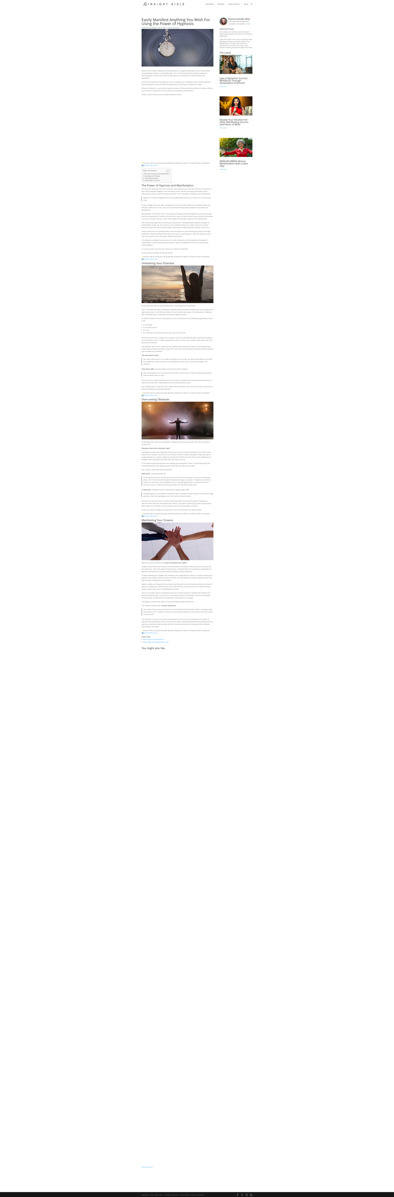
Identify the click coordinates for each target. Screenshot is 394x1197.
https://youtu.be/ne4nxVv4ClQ (153, 639)
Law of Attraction (173, 28)
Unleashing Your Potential (152, 176)
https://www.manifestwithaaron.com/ (156, 642)
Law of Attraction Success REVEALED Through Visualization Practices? (234, 81)
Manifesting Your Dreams (152, 180)
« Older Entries (158, 1167)
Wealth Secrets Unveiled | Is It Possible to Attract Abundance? (170, 981)
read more (223, 86)
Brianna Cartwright (150, 28)
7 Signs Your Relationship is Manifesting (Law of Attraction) (169, 1153)
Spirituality (209, 4)
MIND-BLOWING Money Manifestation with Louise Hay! (234, 163)
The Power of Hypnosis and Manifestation (156, 174)
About (246, 4)
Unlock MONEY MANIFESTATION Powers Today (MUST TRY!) (169, 1067)
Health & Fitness (234, 4)
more (248, 24)
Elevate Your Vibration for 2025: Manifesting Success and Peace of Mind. (234, 122)
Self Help (221, 4)
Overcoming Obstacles (151, 178)
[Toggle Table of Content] (167, 171)
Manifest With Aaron (150, 165)
